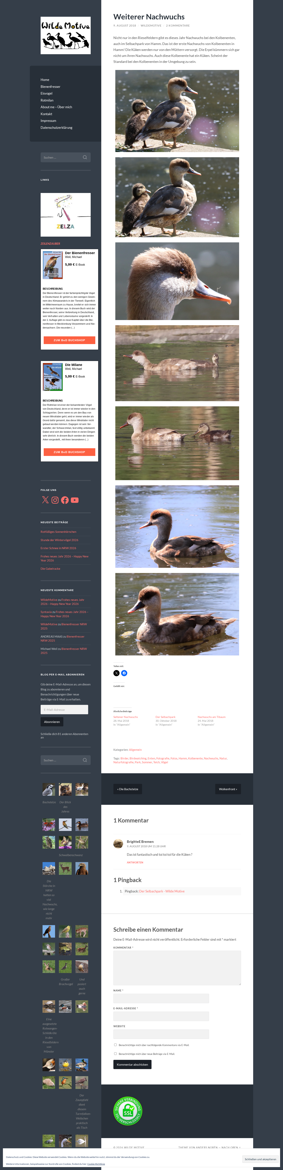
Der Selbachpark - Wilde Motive (162, 891)
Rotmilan (47, 100)
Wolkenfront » (228, 789)
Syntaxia (46, 612)
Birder (124, 758)
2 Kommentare (178, 25)
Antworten (135, 862)
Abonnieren (52, 721)
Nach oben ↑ (231, 1147)
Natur (223, 758)
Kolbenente (195, 758)
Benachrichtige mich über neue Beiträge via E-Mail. (147, 1053)
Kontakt (46, 114)
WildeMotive (49, 599)
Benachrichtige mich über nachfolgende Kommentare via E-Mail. (154, 1045)
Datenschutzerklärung (56, 128)
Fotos (174, 758)
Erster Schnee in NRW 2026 (58, 548)
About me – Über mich (56, 107)
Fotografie (162, 758)
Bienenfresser (50, 87)
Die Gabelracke (50, 568)
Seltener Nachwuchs (125, 716)
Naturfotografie (123, 762)
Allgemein (135, 749)
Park (138, 762)
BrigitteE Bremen (140, 841)
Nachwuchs (211, 758)
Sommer (147, 762)
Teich (156, 762)
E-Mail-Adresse (125, 1008)
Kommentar (123, 947)
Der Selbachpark (165, 716)
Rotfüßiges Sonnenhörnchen (58, 531)
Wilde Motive (134, 1147)
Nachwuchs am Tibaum (212, 716)
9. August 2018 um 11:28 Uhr (146, 846)
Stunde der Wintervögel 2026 (59, 540)
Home (45, 80)
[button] (49, 794)
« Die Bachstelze (127, 789)
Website (119, 1026)
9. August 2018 (124, 25)
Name (118, 990)
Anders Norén (207, 1147)
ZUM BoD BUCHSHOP (69, 340)
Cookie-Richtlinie (96, 1164)
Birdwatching (138, 758)
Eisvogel (46, 93)
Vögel (164, 762)
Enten (151, 758)
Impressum (48, 121)
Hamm (183, 758)
